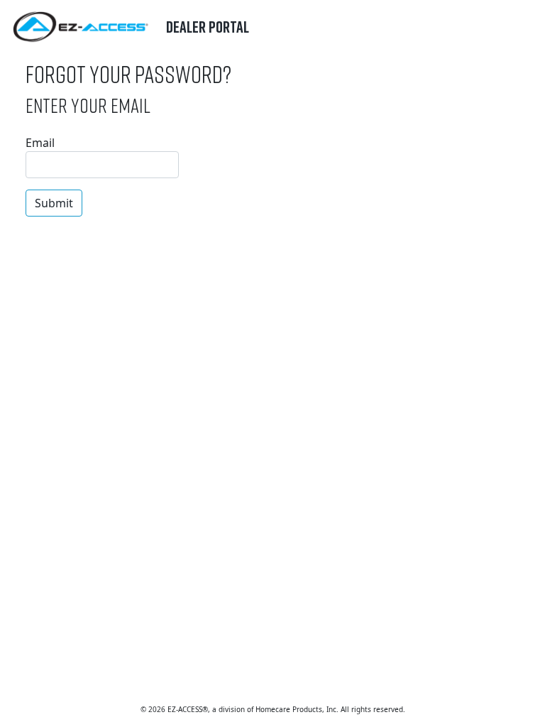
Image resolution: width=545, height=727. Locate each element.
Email (40, 143)
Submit (54, 203)
